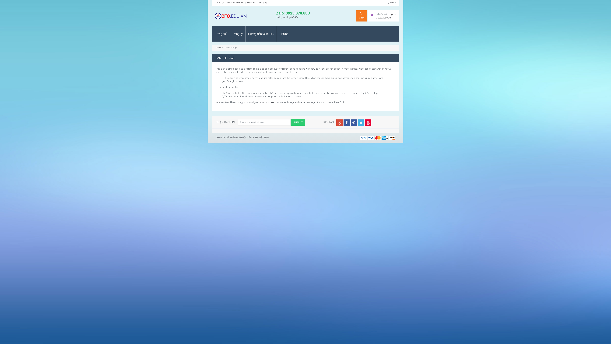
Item (362, 18)
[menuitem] (221, 34)
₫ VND (391, 2)
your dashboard (268, 102)
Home (218, 48)
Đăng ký (263, 2)
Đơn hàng (251, 2)
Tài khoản (220, 2)
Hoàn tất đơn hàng (235, 2)
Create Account (383, 17)
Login (390, 14)
